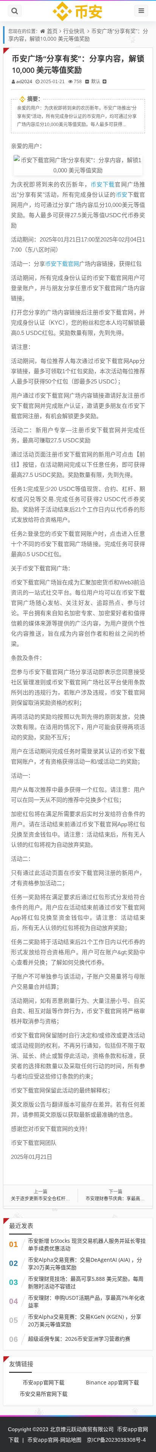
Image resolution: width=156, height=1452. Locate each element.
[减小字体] (87, 81)
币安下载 (102, 184)
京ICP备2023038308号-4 (116, 1439)
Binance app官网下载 (112, 1382)
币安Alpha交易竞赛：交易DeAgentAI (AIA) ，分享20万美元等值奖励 (85, 1263)
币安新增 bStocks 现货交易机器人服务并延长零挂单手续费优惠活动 (87, 1244)
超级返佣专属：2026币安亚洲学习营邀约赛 (79, 1338)
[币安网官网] (78, 11)
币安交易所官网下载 (43, 1393)
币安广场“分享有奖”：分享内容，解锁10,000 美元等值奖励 (78, 34)
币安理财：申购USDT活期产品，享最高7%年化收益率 (86, 1301)
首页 (52, 31)
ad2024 (24, 81)
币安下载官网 (62, 263)
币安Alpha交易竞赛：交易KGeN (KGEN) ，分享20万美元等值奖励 (84, 1320)
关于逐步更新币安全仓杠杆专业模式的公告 (54, 1198)
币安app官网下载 (43, 1382)
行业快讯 (73, 31)
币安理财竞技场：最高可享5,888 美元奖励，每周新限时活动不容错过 (86, 1282)
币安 (122, 194)
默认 (95, 81)
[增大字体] (104, 81)
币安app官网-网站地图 (54, 1439)
